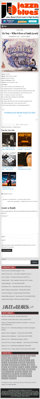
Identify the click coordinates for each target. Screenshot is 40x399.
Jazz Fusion (5, 369)
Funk (28, 365)
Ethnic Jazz (5, 365)
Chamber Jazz (5, 360)
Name (3, 236)
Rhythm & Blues (6, 374)
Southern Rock (12, 376)
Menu (5, 26)
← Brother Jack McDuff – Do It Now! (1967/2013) (15, 199)
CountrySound (11, 384)
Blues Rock (15, 358)
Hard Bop (4, 367)
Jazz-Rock (34, 367)
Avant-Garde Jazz (30, 356)
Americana (14, 356)
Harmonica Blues (12, 367)
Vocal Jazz (4, 378)
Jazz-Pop (27, 367)
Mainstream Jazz (20, 369)
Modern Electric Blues (8, 371)
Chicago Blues (14, 360)
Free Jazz (23, 365)
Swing (19, 376)
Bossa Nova (26, 358)
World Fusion (12, 378)
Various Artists (27, 376)
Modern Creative (31, 369)
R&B (30, 371)
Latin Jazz (12, 369)
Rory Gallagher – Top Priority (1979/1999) (19, 333)
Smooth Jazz (23, 374)
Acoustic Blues (6, 356)
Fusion (32, 365)
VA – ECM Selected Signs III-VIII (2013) (19, 345)
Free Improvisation (14, 365)
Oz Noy (10, 194)
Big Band (4, 358)
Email (3, 240)
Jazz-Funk (21, 367)
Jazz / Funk (20, 30)
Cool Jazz (4, 362)
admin (3, 333)
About (30, 390)
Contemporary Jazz (25, 360)
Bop (21, 358)
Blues (9, 358)
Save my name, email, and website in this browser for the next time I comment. (18, 246)
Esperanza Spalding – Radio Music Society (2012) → (23, 201)
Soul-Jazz (4, 376)
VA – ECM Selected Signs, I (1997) (18, 339)
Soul (30, 374)
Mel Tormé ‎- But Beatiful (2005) (18, 316)
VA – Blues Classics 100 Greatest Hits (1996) (22, 349)
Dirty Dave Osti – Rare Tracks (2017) (20, 319)
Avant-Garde (21, 356)
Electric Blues (30, 362)
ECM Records (21, 362)
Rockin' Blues (15, 374)
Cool (32, 360)
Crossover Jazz (13, 362)
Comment (4, 216)
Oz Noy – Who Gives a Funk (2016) (20, 33)
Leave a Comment (26, 36)
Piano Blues (18, 371)
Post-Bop (25, 371)
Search (3, 259)
